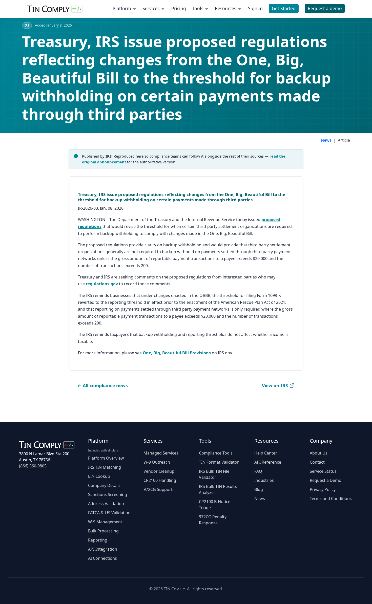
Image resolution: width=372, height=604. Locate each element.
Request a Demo (325, 480)
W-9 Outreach (156, 462)
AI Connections (102, 558)
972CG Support (158, 489)
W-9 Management (105, 522)
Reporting (97, 540)
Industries (264, 480)
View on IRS (275, 385)
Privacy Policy (323, 489)
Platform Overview (106, 458)
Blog (258, 489)
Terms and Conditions (331, 498)
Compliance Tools (216, 453)
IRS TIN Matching (104, 467)
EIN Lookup (99, 476)
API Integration (102, 549)
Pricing (178, 8)
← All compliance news (102, 385)
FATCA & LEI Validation (109, 512)
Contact (317, 462)
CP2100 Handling (159, 480)
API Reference (267, 462)
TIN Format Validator (219, 462)
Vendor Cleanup (158, 471)
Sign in (255, 8)
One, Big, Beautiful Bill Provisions (177, 353)
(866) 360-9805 (33, 466)
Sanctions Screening (107, 494)
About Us (318, 453)
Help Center (265, 453)
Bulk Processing (103, 531)
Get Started (284, 8)
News (326, 140)
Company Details (104, 485)
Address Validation (106, 503)
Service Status (323, 471)
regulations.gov (102, 284)
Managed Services (160, 453)
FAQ (258, 471)
